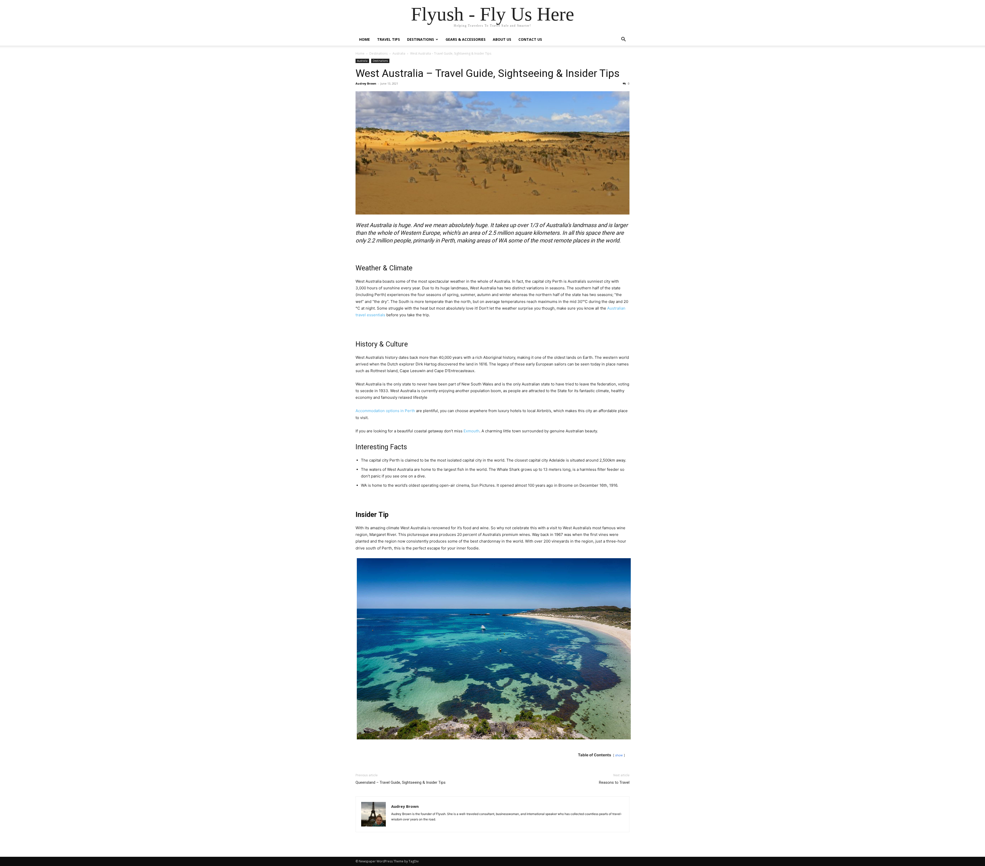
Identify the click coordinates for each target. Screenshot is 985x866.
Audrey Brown (366, 83)
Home (364, 39)
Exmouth (471, 431)
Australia (398, 53)
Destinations (420, 39)
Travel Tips (388, 39)
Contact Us (530, 39)
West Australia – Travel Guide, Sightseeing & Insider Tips (487, 73)
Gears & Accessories (466, 39)
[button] (623, 39)
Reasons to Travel (614, 782)
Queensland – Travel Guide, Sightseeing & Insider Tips (401, 782)
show (619, 755)
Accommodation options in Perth (385, 410)
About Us (502, 39)
